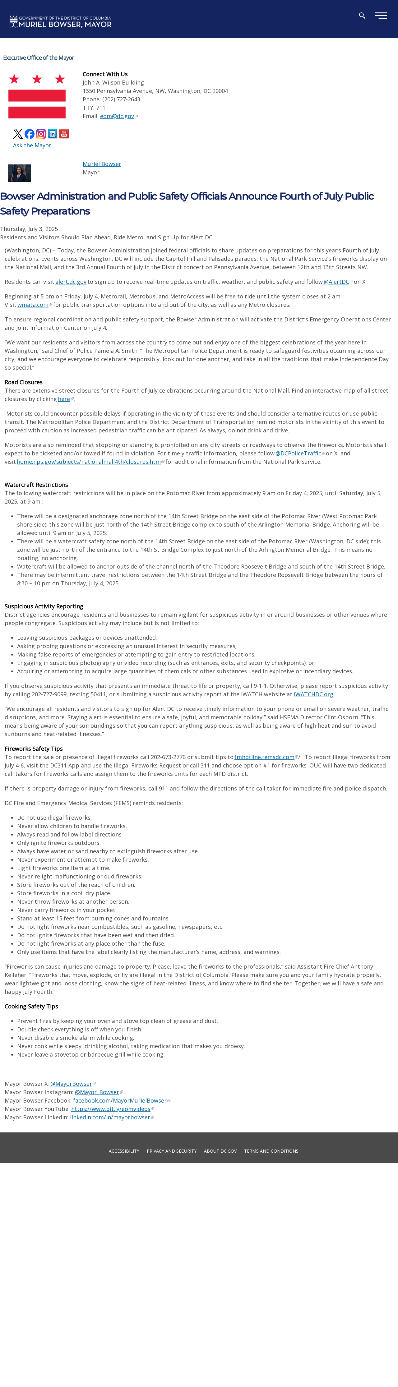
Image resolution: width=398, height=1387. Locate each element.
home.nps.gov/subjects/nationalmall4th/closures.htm (89, 461)
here (64, 399)
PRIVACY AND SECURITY (172, 1151)
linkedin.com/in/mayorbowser (110, 1117)
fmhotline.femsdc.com (264, 757)
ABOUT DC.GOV (220, 1151)
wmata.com (33, 304)
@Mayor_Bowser (97, 1092)
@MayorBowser (71, 1083)
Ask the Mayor (32, 145)
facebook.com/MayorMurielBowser (120, 1100)
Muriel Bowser (102, 164)
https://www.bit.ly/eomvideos (110, 1109)
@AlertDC (336, 281)
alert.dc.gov (70, 281)
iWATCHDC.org (313, 694)
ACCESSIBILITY (124, 1151)
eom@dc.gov (117, 116)
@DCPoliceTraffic (298, 453)
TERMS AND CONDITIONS (271, 1151)
